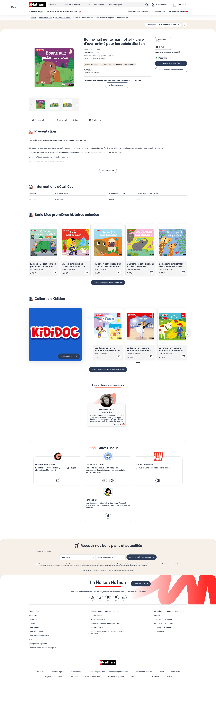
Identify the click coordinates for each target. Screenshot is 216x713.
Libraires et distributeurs (163, 623)
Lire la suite (106, 170)
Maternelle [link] (33, 615)
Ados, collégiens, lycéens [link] (100, 619)
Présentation (40, 120)
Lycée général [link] (34, 627)
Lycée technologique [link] (37, 631)
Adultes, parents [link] (97, 627)
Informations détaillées (69, 120)
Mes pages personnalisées (138, 11)
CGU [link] (133, 677)
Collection (96, 120)
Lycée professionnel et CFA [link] (39, 635)
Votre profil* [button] (65, 557)
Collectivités (158, 615)
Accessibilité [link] (175, 672)
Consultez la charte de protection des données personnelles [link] (114, 570)
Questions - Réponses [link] (115, 677)
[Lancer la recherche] (146, 4)
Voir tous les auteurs (91, 73)
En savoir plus (86, 570)
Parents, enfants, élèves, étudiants (105, 611)
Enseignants (34, 611)
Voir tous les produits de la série (106, 282)
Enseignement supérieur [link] (38, 644)
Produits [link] (169, 677)
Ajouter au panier (169, 63)
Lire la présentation (115, 85)
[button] (54, 67)
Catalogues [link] (74, 677)
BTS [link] (30, 639)
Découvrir (117, 424)
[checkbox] (37, 564)
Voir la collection (67, 356)
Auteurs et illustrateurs (162, 619)
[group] (40, 104)
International (158, 631)
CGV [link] (143, 677)
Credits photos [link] (76, 672)
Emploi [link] (161, 672)
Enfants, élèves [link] (96, 615)
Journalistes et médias (162, 627)
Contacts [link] (155, 677)
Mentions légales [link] (58, 672)
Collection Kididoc (92, 64)
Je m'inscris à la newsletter (140, 557)
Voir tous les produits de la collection (106, 369)
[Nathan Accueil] (37, 4)
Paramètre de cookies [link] (143, 672)
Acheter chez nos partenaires (171, 70)
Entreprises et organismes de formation (169, 611)
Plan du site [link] (40, 672)
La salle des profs (177, 11)
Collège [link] (32, 623)
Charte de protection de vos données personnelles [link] (109, 672)
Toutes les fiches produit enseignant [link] (42, 648)
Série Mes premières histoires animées (118, 64)
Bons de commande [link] (92, 677)
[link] (58, 480)
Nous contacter (159, 11)
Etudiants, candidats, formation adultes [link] (105, 623)
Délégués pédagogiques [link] (53, 677)
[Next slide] (76, 104)
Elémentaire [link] (33, 619)
